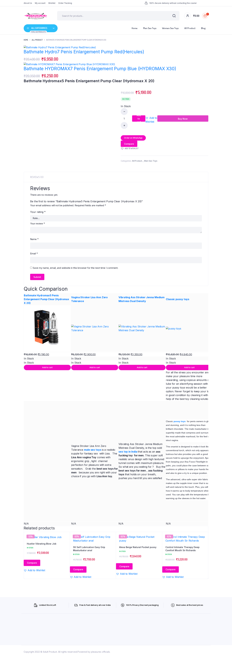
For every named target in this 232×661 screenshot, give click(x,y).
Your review (37, 223)
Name (34, 239)
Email (34, 253)
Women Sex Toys (170, 28)
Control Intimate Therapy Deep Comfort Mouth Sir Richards (182, 549)
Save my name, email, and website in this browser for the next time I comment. (75, 267)
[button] (151, 120)
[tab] (37, 177)
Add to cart (139, 118)
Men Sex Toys (149, 28)
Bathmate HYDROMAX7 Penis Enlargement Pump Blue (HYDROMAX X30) (100, 68)
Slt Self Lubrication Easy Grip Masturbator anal (89, 549)
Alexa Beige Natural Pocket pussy (137, 547)
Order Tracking (65, 3)
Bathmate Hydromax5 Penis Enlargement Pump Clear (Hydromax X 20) (46, 299)
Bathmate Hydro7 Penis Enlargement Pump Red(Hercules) (84, 51)
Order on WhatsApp (133, 138)
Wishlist (51, 3)
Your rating (38, 211)
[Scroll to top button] (225, 654)
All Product (189, 28)
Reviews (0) (37, 177)
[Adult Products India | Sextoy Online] (36, 15)
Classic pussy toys (177, 299)
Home (134, 28)
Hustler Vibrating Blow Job (41, 543)
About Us (28, 3)
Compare (129, 143)
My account (40, 3)
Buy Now (183, 118)
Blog (203, 28)
